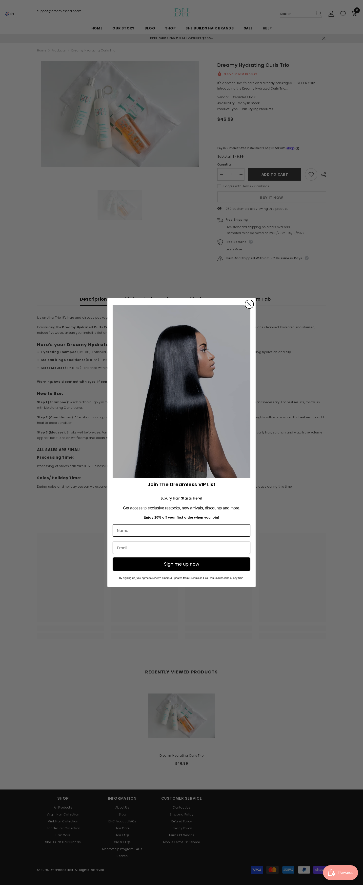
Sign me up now (181, 564)
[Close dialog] (249, 304)
